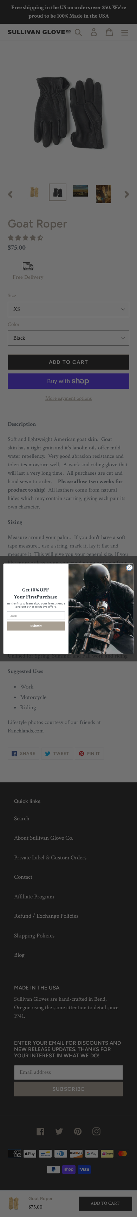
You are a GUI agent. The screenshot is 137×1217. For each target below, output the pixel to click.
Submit (36, 626)
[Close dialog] (129, 568)
